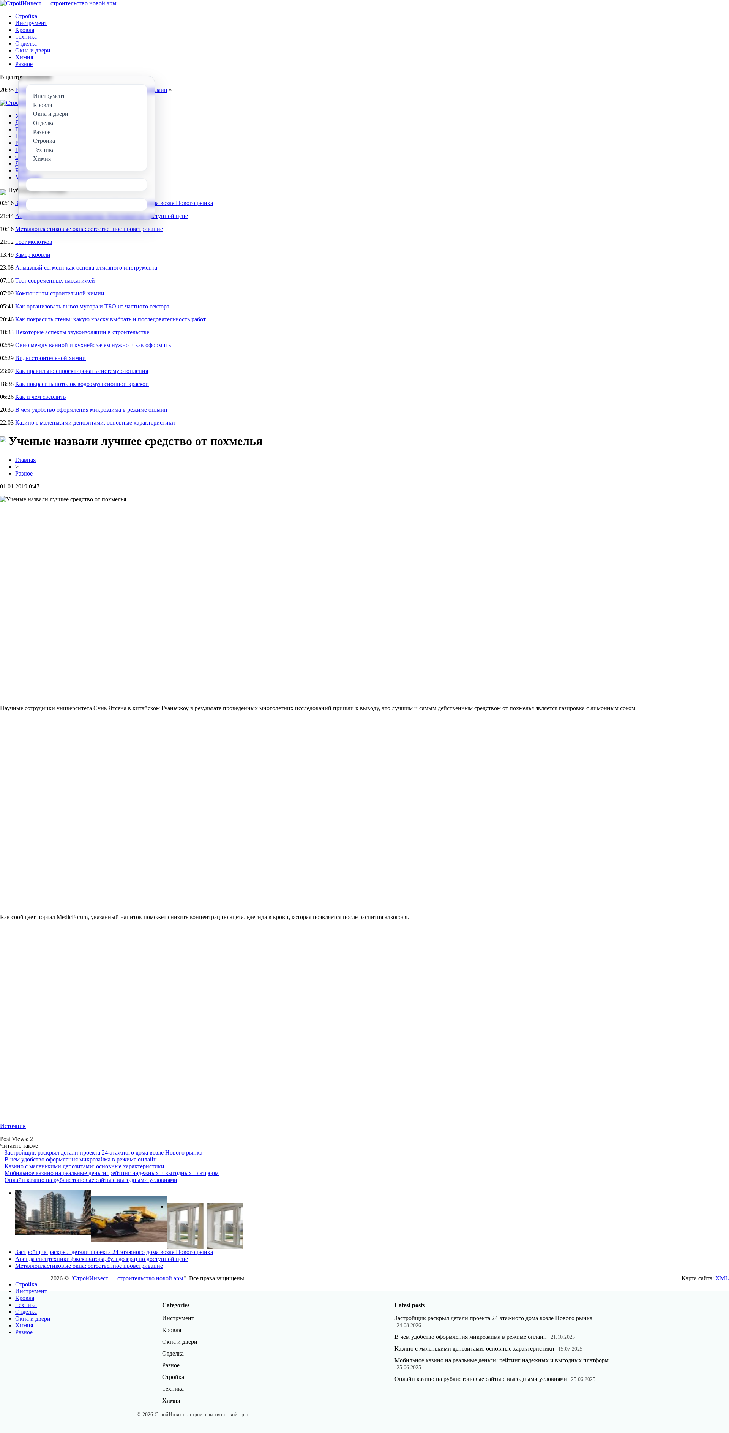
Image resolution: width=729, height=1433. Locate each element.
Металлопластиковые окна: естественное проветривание (89, 229)
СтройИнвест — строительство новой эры (128, 1278)
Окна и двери (32, 50)
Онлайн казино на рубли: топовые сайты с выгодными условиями (91, 1180)
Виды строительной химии (50, 358)
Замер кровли (32, 254)
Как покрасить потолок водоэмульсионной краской (82, 384)
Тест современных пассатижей (55, 280)
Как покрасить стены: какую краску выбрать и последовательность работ (110, 319)
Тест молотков (33, 242)
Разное (24, 64)
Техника (26, 36)
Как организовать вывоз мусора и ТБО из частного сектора (92, 306)
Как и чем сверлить (40, 396)
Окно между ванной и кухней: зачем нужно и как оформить (93, 345)
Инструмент (31, 23)
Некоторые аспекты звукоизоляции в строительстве (82, 332)
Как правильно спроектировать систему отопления (81, 371)
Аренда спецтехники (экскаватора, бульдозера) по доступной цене (101, 1259)
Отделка (26, 43)
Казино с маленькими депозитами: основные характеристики (95, 422)
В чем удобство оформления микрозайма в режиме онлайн (91, 409)
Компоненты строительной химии (59, 293)
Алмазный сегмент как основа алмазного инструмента (86, 267)
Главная (25, 460)
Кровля (24, 30)
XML (722, 1278)
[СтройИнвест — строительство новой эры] (58, 3)
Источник (13, 1126)
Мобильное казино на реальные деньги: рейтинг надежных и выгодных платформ (112, 1173)
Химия (24, 57)
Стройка (26, 16)
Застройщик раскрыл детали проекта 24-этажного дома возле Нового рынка (103, 1152)
